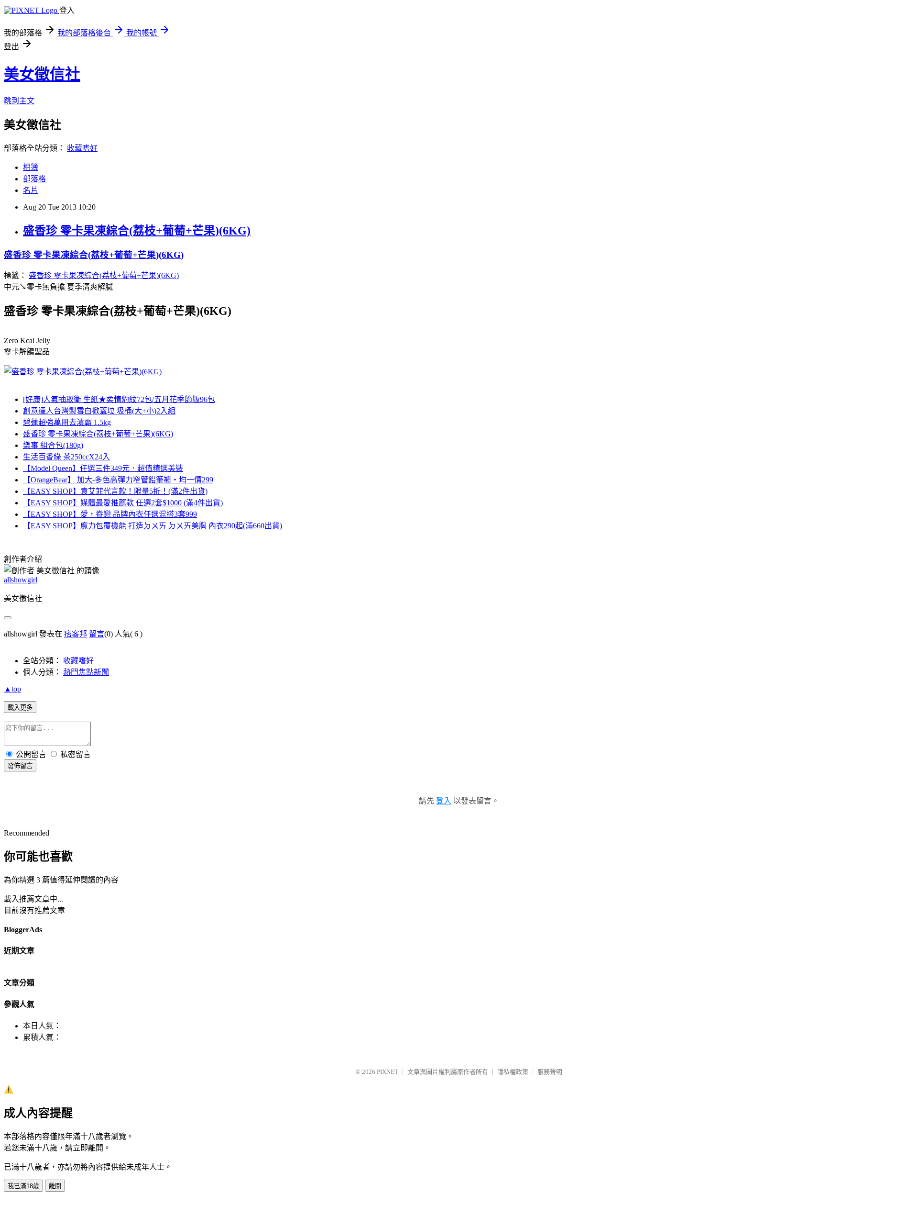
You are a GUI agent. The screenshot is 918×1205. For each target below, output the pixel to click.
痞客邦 (75, 634)
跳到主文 (19, 101)
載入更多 (20, 707)
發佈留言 (20, 766)
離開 (55, 1186)
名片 (30, 190)
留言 (96, 634)
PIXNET (387, 1071)
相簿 (30, 167)
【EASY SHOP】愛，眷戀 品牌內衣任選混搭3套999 (110, 514)
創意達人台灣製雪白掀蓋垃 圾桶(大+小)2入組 (99, 411)
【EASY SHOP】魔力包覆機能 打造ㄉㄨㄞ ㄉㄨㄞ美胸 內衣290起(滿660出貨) (152, 526)
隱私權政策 (512, 1071)
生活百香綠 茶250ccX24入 (66, 457)
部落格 (34, 179)
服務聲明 (549, 1071)
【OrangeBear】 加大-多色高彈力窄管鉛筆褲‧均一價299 (118, 480)
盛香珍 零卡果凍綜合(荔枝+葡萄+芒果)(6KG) (137, 230)
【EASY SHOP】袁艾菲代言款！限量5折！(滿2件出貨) (115, 491)
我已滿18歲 (23, 1186)
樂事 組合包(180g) (53, 445)
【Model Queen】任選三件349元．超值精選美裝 (103, 468)
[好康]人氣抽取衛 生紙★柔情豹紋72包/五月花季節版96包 (119, 399)
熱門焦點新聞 (86, 672)
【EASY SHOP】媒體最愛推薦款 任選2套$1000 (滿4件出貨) (123, 503)
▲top (12, 689)
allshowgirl (20, 580)
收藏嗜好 (82, 148)
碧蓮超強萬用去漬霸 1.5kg (67, 422)
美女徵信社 (42, 74)
